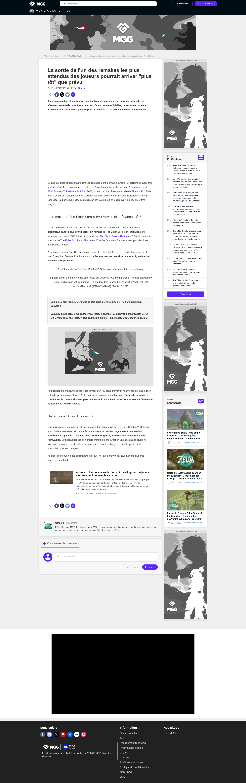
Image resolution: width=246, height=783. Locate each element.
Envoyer (151, 567)
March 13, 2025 (120, 286)
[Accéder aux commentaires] (73, 94)
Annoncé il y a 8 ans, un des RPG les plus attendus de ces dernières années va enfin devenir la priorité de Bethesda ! (187, 196)
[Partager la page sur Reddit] (67, 94)
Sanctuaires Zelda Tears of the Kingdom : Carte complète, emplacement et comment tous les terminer (185, 436)
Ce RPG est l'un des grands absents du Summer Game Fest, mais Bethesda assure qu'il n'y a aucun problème (187, 183)
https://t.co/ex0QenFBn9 (135, 282)
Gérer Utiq (126, 772)
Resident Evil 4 (74, 191)
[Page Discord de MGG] (49, 734)
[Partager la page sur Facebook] (56, 94)
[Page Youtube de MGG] (63, 734)
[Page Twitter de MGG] (56, 734)
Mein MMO (169, 733)
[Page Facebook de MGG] (42, 734)
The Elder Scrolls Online (114, 236)
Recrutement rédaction (133, 743)
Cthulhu (82, 88)
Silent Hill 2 (138, 191)
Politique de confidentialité (135, 767)
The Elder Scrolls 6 (76, 56)
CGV (122, 776)
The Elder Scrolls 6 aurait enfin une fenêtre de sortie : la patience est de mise (187, 283)
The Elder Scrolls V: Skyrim (76, 240)
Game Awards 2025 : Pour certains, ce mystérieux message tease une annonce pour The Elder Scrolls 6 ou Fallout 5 (187, 248)
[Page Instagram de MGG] (83, 734)
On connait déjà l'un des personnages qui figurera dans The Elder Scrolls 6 (186, 272)
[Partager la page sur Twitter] (62, 94)
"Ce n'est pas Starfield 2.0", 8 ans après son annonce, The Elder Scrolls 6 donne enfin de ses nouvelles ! (186, 210)
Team (123, 738)
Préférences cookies (131, 762)
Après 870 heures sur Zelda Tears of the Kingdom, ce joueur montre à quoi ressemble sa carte (112, 474)
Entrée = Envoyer (131, 567)
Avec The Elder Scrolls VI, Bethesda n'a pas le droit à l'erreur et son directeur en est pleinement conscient (186, 169)
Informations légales (131, 747)
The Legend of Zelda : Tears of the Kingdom (96, 494)
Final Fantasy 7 (56, 191)
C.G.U (123, 752)
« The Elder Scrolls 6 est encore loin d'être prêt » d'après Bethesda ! (187, 261)
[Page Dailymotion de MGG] (70, 734)
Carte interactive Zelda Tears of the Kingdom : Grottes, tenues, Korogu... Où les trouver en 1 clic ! (185, 476)
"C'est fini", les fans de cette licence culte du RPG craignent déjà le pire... (187, 223)
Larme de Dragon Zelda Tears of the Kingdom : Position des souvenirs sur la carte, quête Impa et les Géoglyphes (185, 516)
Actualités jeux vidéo (58, 56)
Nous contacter (128, 733)
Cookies (124, 757)
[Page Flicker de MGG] (76, 734)
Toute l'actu (186, 294)
